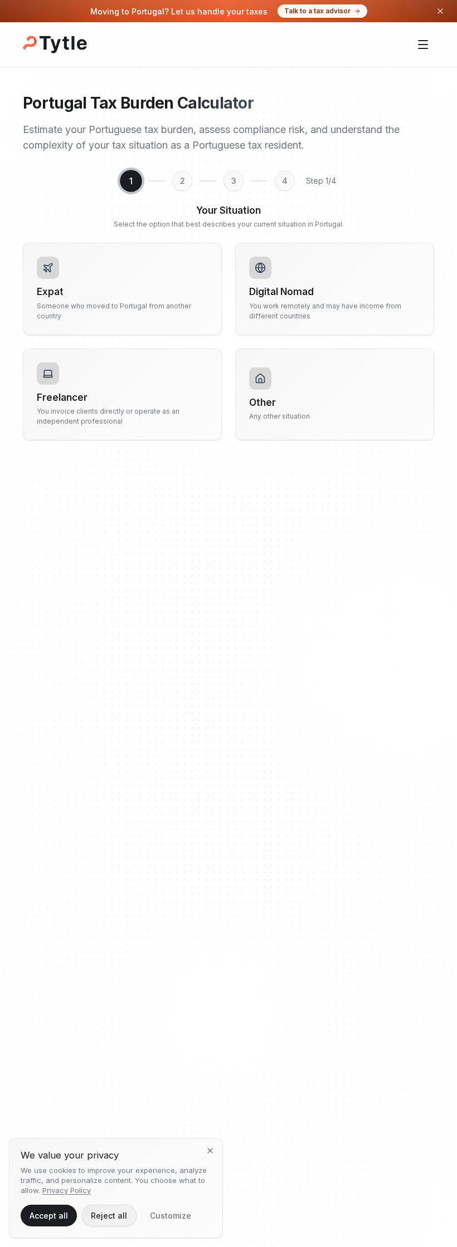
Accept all (49, 1215)
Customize (170, 1215)
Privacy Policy (66, 1190)
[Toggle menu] (423, 44)
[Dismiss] (440, 11)
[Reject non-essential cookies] (210, 1150)
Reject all (109, 1215)
